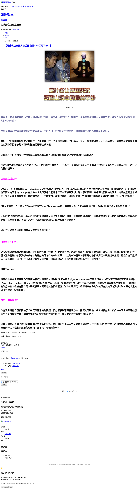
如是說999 (7, 14)
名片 (6, 37)
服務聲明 (87, 464)
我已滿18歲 (5, 487)
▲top (2, 369)
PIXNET (55, 464)
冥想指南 (15, 366)
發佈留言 (4, 384)
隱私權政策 (80, 464)
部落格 (7, 35)
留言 (17, 358)
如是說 (3, 347)
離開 (11, 487)
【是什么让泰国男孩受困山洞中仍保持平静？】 (28, 45)
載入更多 (4, 373)
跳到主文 (4, 20)
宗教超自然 (16, 363)
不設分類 (16, 29)
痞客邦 (13, 358)
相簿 (6, 33)
